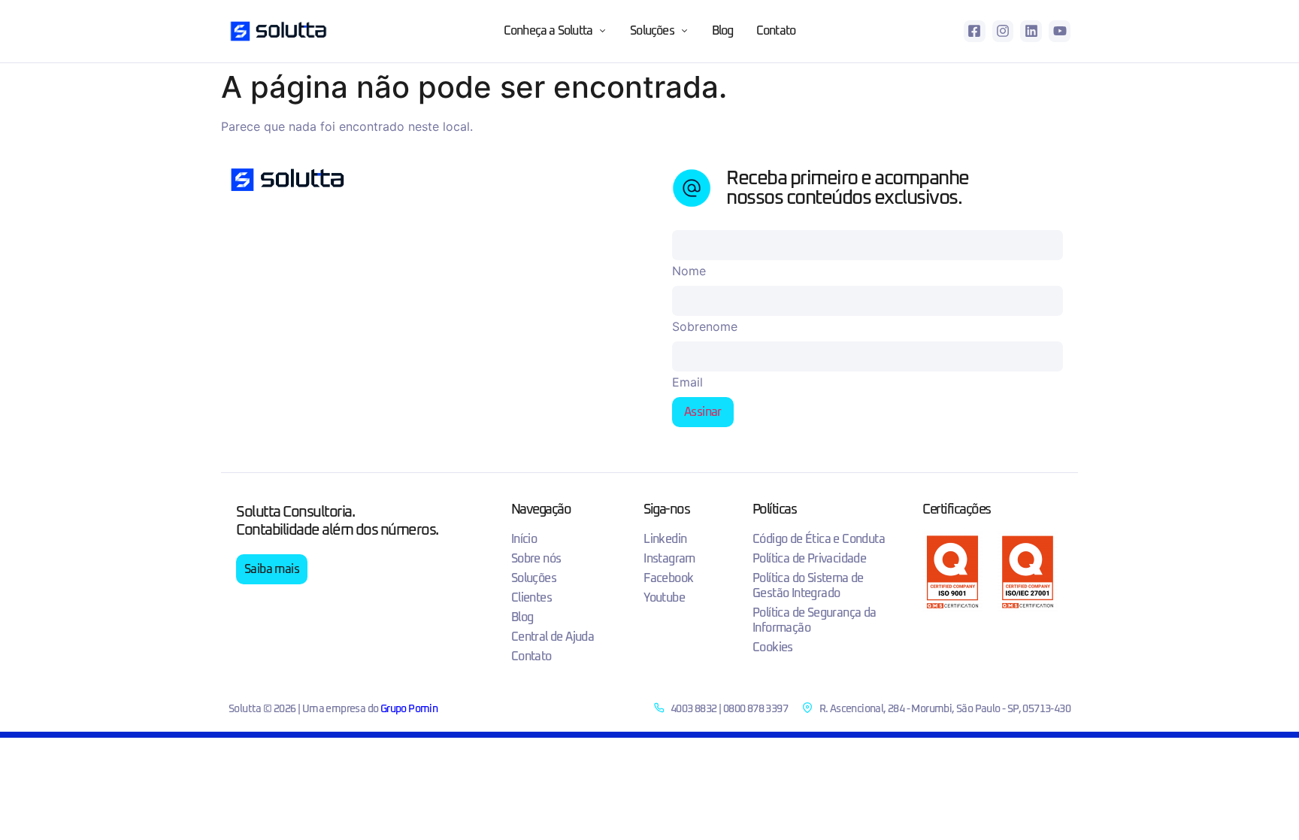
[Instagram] (1003, 31)
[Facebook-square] (975, 31)
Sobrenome (704, 326)
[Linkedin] (1031, 31)
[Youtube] (1059, 31)
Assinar (703, 412)
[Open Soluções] (684, 31)
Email (687, 382)
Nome (689, 271)
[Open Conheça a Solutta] (602, 31)
